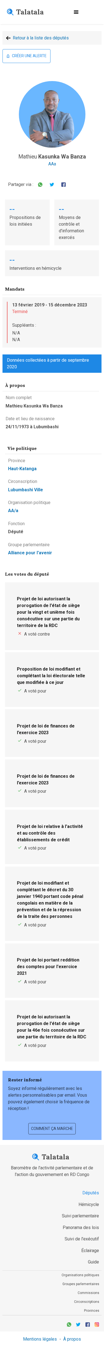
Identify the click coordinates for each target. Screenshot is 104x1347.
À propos (72, 1339)
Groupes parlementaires (80, 1284)
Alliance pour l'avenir (30, 552)
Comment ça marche (52, 1128)
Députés (90, 1192)
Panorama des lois (81, 1227)
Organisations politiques (80, 1275)
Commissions (88, 1293)
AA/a (13, 510)
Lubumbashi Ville (25, 489)
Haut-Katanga (22, 468)
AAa (52, 164)
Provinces (91, 1311)
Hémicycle (88, 1204)
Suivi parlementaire (80, 1215)
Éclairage (90, 1250)
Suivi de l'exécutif (82, 1239)
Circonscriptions (86, 1302)
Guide (93, 1262)
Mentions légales (40, 1339)
